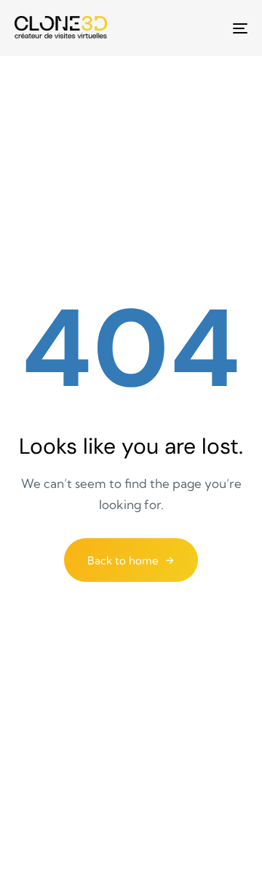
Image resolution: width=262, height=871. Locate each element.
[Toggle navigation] (208, 28)
